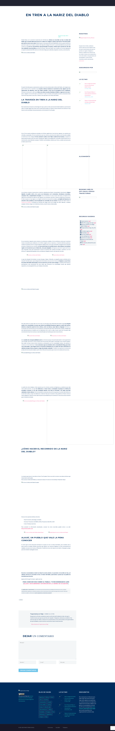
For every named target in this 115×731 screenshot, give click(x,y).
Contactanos (50, 727)
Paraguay (48, 711)
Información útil (43, 709)
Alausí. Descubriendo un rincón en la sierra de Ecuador (46, 583)
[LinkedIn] (27, 603)
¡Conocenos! (81, 60)
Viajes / (20, 3)
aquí (89, 221)
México (50, 709)
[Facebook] (19, 603)
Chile (40, 699)
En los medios (42, 704)
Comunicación (42, 702)
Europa (41, 707)
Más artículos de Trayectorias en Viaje (39, 624)
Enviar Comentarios (28, 670)
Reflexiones (42, 714)
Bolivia (47, 697)
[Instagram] (94, 727)
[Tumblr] (25, 603)
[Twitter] (21, 603)
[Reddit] (29, 603)
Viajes (46, 716)
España (49, 704)
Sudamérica (49, 714)
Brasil (52, 697)
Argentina (41, 697)
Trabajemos (65, 727)
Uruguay (41, 716)
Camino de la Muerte (26, 202)
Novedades (41, 711)
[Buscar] (68, 3)
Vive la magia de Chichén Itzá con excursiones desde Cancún (90, 85)
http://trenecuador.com (27, 528)
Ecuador (49, 702)
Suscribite (58, 727)
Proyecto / (57, 3)
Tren (21, 599)
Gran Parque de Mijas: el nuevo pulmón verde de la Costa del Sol (90, 93)
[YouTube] (96, 727)
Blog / (64, 3)
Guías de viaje (47, 707)
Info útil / (27, 3)
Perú (53, 711)
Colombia (46, 699)
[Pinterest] (23, 603)
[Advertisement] (45, 122)
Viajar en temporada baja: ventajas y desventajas (90, 101)
